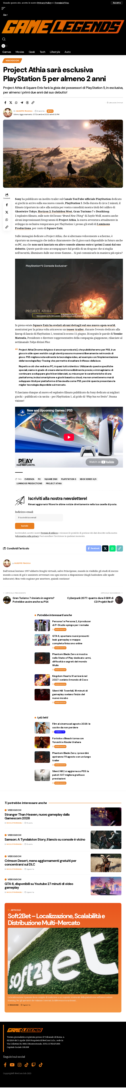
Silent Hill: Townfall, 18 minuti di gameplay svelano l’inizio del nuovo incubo (70, 694)
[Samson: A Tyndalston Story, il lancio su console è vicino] (106, 840)
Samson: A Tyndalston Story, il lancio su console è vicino (45, 839)
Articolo (16, 910)
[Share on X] (11, 102)
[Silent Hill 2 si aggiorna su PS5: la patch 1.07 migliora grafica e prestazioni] (42, 775)
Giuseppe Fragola (24, 111)
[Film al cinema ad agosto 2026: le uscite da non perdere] (42, 728)
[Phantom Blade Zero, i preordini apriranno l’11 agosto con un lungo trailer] (42, 757)
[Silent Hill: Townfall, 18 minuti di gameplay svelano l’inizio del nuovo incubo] (42, 694)
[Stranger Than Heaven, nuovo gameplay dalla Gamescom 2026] (106, 816)
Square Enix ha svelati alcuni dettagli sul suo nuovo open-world (73, 325)
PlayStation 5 (68, 479)
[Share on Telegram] (22, 102)
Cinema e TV (59, 732)
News (50, 111)
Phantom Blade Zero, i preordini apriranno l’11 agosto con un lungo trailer (71, 756)
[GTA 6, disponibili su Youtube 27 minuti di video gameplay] (106, 886)
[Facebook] (5, 1065)
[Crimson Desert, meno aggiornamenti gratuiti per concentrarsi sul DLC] (106, 863)
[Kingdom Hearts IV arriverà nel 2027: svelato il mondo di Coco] (42, 680)
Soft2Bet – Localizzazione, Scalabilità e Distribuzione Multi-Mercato (56, 919)
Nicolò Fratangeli (14, 823)
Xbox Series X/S (88, 479)
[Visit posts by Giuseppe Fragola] (7, 563)
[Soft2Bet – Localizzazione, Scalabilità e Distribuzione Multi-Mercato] (63, 961)
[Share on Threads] (27, 102)
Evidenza (29, 479)
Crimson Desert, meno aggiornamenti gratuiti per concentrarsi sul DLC (40, 862)
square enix (50, 479)
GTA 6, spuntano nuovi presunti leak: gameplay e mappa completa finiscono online (70, 639)
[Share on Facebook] (5, 102)
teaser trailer (75, 329)
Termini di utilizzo (49, 532)
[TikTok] (26, 1065)
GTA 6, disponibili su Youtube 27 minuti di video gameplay (39, 886)
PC (39, 479)
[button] (117, 3)
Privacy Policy (44, 2)
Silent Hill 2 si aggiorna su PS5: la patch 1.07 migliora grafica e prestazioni (70, 775)
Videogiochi (12, 60)
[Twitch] (34, 1065)
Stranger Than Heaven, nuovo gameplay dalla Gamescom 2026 (37, 816)
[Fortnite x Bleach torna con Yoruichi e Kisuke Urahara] (42, 742)
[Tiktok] (40, 1065)
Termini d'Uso (62, 2)
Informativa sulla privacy (27, 536)
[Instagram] (19, 1065)
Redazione (14, 1005)
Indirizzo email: (24, 512)
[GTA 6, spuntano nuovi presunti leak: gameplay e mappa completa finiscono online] (42, 640)
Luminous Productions (29, 483)
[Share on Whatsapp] (16, 102)
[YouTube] (12, 1065)
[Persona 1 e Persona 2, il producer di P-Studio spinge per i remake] (42, 625)
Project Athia (54, 483)
